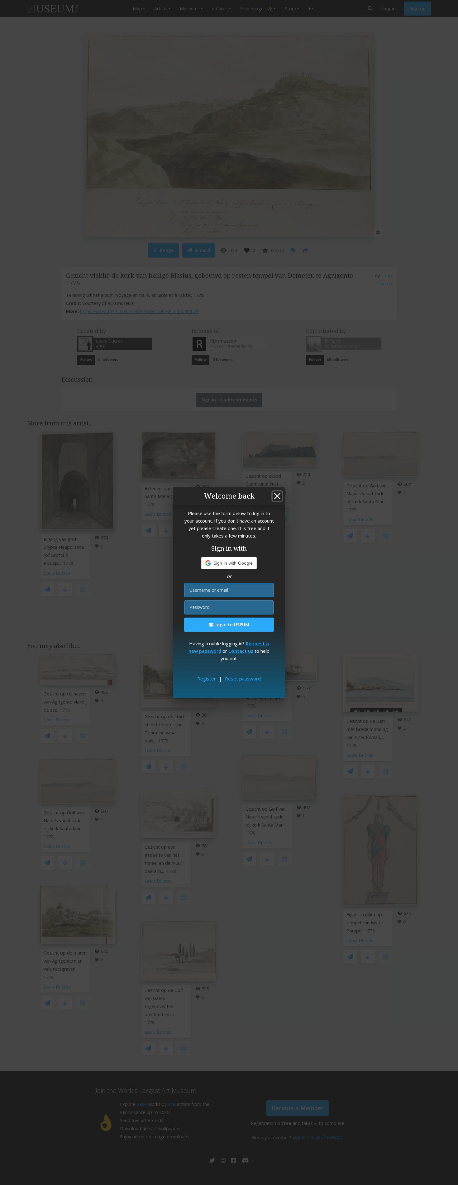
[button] (229, 563)
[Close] (277, 496)
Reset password (243, 678)
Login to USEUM (231, 625)
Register (206, 678)
